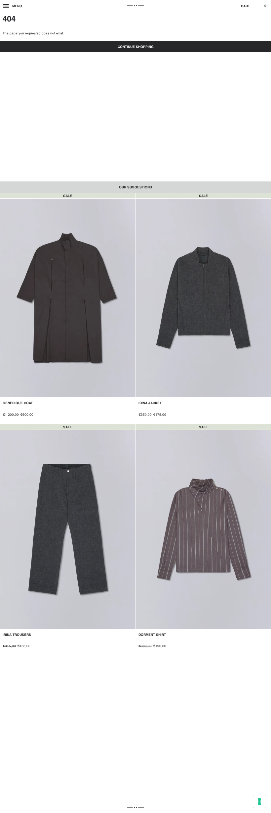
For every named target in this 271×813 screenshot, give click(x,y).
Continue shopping (136, 47)
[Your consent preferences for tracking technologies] (259, 801)
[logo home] (135, 6)
